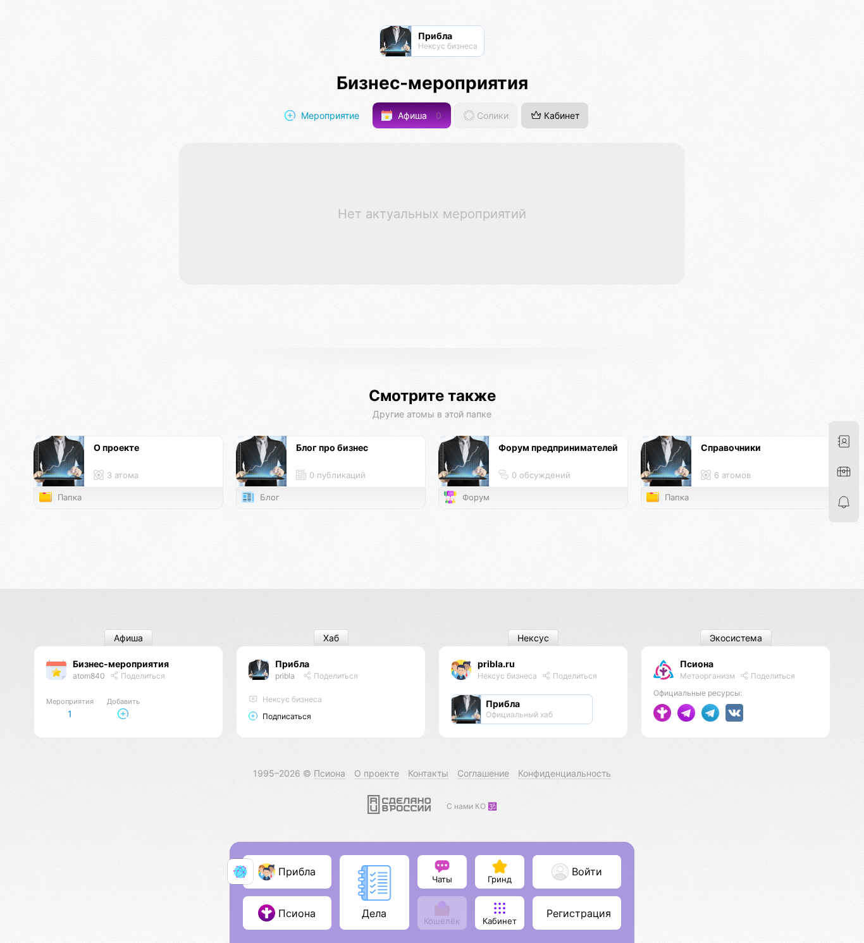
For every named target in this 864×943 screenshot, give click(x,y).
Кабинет (560, 115)
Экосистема (736, 637)
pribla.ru (496, 663)
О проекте (376, 773)
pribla (285, 676)
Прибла (292, 663)
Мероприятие (329, 115)
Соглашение (483, 773)
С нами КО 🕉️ (472, 806)
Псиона (696, 663)
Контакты (428, 773)
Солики (491, 115)
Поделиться (142, 676)
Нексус (533, 637)
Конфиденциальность (564, 773)
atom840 (89, 676)
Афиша (418, 115)
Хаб (331, 637)
